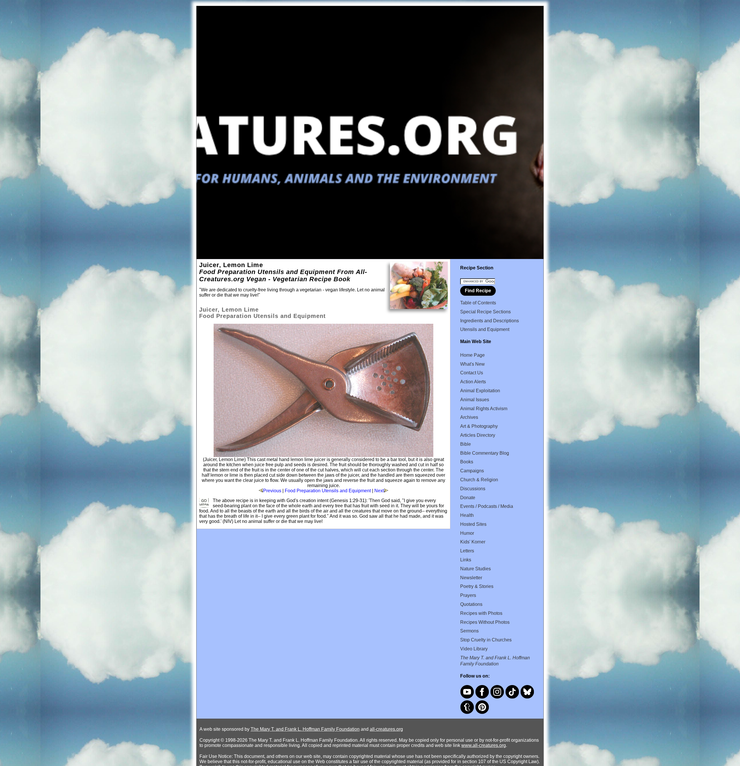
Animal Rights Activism (483, 408)
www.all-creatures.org (483, 745)
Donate (467, 497)
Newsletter (471, 577)
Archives (469, 417)
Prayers (468, 595)
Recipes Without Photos (485, 622)
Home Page (472, 355)
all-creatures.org (386, 729)
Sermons (469, 630)
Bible (465, 444)
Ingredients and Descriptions (489, 320)
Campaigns (472, 470)
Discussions (472, 488)
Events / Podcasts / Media (486, 506)
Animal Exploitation (480, 390)
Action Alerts (473, 381)
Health (467, 515)
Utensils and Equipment (484, 329)
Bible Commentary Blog (484, 453)
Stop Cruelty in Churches (486, 639)
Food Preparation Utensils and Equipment (328, 490)
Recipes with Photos (481, 613)
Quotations (471, 604)
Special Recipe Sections (485, 311)
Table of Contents (478, 302)
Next (379, 490)
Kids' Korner (472, 541)
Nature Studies (475, 568)
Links (465, 559)
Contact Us (471, 372)
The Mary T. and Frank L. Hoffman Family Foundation (305, 729)
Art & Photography (479, 426)
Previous (272, 490)
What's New (472, 364)
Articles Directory (477, 435)
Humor (467, 533)
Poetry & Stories (476, 586)
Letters (467, 550)
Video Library (474, 648)
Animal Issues (474, 399)
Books (466, 461)
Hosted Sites (473, 524)
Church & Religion (479, 479)
